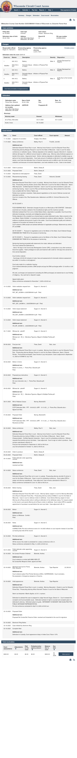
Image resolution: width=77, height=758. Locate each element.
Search (16, 10)
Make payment (66, 654)
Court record (45, 15)
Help (49, 10)
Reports (41, 10)
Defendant (36, 15)
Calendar (25, 10)
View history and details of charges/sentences (16, 88)
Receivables (55, 15)
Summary (21, 15)
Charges (28, 15)
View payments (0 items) (68, 10)
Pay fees (34, 10)
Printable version (69, 48)
